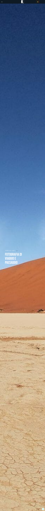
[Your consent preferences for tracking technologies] (43, 509)
